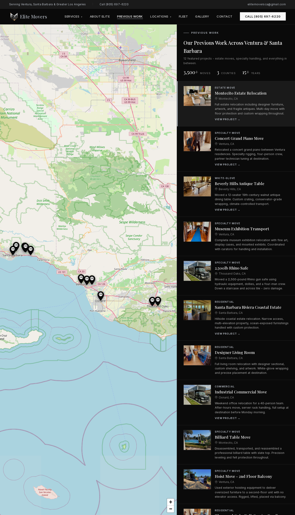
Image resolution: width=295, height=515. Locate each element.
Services (73, 16)
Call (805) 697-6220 (114, 4)
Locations (160, 16)
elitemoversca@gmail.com (267, 4)
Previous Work (130, 16)
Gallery (202, 16)
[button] (92, 280)
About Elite (100, 16)
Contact (225, 16)
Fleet (183, 16)
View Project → (227, 119)
